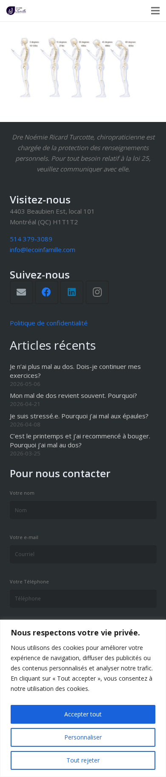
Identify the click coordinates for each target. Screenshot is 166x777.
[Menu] (155, 10)
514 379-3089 (31, 239)
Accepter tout (83, 714)
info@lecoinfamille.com (42, 249)
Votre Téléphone (29, 581)
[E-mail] (21, 292)
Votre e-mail (24, 537)
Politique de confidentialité (49, 323)
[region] (83, 698)
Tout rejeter (83, 760)
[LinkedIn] (71, 292)
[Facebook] (46, 292)
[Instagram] (97, 292)
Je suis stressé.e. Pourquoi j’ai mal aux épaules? (79, 416)
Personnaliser (83, 737)
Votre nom (22, 493)
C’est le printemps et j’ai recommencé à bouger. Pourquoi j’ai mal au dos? (80, 440)
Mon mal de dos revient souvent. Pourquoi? (73, 395)
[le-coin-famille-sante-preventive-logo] (16, 10)
